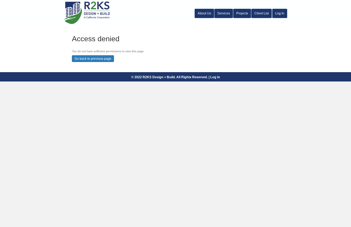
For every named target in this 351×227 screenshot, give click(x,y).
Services (223, 13)
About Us (204, 13)
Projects (242, 13)
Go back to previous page (93, 58)
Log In (279, 13)
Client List (261, 13)
